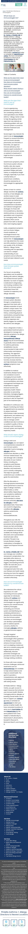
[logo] (3, 3)
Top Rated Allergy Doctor (13, 856)
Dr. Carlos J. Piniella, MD (12, 35)
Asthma (11, 740)
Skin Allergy (12, 766)
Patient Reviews (10, 788)
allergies (6, 451)
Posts (7, 780)
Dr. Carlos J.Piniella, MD (11, 552)
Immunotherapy (13, 746)
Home (4, 11)
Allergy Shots (10, 825)
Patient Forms (10, 810)
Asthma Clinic (10, 831)
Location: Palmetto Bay (12, 802)
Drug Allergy (12, 761)
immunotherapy (9, 669)
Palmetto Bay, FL (9, 61)
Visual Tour (9, 787)
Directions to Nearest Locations (14, 914)
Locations (8, 798)
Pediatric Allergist (14, 757)
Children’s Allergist (11, 824)
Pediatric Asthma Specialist (14, 849)
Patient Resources (11, 809)
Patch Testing (13, 748)
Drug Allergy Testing (12, 832)
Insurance (9, 785)
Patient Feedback (11, 790)
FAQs (7, 783)
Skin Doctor (9, 854)
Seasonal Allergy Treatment (14, 851)
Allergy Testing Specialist (13, 827)
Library (8, 782)
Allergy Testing (13, 742)
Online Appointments (12, 805)
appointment (8, 703)
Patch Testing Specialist (13, 846)
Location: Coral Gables (12, 800)
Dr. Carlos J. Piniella (11, 778)
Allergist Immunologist (12, 820)
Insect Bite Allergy (14, 759)
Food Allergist (10, 834)
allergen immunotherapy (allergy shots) (12, 338)
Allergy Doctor (10, 822)
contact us (16, 52)
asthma (20, 192)
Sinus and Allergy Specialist (14, 853)
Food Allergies (13, 744)
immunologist (18, 136)
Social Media (9, 812)
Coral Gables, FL (9, 59)
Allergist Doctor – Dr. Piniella (14, 792)
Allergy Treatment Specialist (14, 829)
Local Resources (10, 807)
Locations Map (10, 804)
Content (8, 814)
